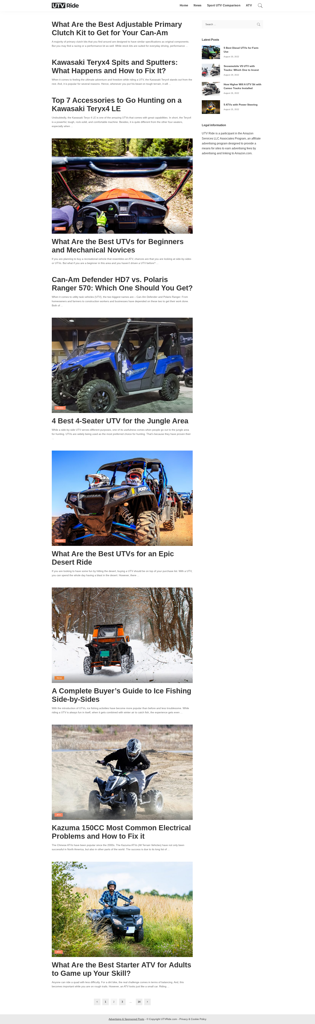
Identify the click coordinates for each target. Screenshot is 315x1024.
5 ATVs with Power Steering (241, 104)
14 (139, 1001)
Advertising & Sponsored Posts (126, 1019)
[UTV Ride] (65, 5)
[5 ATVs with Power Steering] (211, 106)
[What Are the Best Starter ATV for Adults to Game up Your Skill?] (122, 909)
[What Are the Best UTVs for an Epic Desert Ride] (122, 497)
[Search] (260, 5)
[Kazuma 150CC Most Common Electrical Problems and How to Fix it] (122, 772)
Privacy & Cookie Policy (192, 1019)
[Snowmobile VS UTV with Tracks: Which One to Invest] (211, 70)
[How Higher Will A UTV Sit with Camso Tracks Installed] (211, 88)
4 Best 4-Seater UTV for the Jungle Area (120, 421)
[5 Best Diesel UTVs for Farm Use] (211, 52)
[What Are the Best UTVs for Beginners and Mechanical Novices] (122, 185)
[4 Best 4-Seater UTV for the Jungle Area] (122, 365)
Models (60, 228)
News (59, 678)
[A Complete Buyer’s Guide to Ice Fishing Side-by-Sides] (122, 635)
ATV (59, 815)
